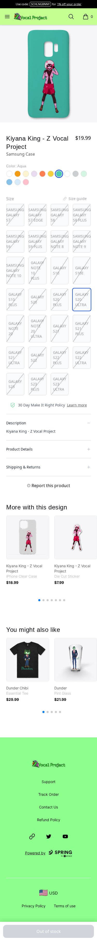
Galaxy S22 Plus (59, 357)
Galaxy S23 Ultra (59, 384)
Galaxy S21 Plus (81, 328)
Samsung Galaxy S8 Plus (82, 215)
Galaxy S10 (59, 270)
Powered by (35, 853)
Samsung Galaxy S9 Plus (37, 241)
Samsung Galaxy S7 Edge (37, 215)
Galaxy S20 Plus (59, 299)
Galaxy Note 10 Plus (37, 270)
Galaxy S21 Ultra (15, 357)
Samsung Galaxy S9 (15, 241)
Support (48, 781)
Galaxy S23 (15, 384)
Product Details (19, 449)
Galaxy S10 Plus (15, 299)
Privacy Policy (34, 906)
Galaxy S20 (37, 299)
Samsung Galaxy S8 (60, 215)
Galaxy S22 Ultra (81, 357)
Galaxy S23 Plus (37, 384)
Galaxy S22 (37, 357)
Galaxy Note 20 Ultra (37, 328)
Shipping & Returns (23, 467)
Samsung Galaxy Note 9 (82, 241)
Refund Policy (48, 820)
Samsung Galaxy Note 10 (15, 270)
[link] (27, 537)
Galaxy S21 (59, 328)
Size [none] (10, 199)
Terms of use (65, 906)
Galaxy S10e (81, 270)
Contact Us (48, 807)
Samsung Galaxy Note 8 (60, 241)
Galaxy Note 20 (15, 328)
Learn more (77, 405)
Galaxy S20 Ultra (81, 299)
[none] (74, 198)
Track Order (48, 794)
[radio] (15, 215)
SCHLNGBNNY (40, 4)
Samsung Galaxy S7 (15, 215)
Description (16, 422)
